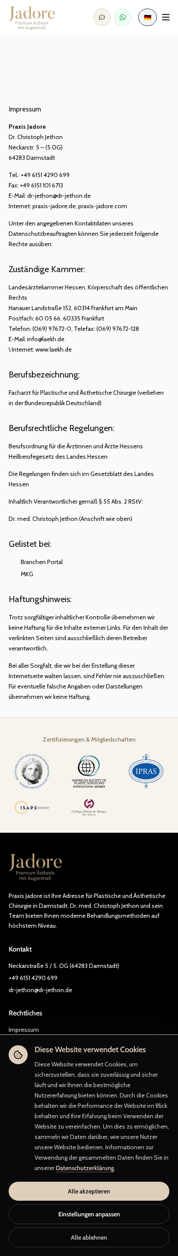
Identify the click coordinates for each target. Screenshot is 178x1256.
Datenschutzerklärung (85, 1168)
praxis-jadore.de (54, 206)
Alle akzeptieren (89, 1191)
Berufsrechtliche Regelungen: (61, 428)
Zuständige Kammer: (47, 269)
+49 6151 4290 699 (33, 978)
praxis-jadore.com (102, 206)
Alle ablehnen (89, 1237)
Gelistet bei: (30, 544)
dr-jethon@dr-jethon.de (59, 196)
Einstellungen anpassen (89, 1214)
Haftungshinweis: (40, 599)
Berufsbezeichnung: (44, 374)
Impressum (24, 1030)
